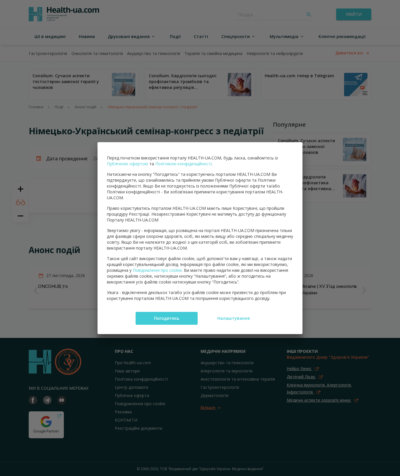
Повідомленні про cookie (157, 270)
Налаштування (233, 318)
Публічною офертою (127, 163)
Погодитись (166, 318)
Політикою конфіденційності (183, 163)
